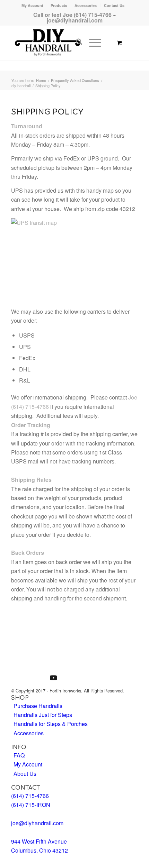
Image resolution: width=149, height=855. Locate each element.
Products (59, 5)
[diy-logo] (62, 42)
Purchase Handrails (38, 706)
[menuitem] (32, 5)
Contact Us (114, 5)
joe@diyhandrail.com (75, 20)
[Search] (75, 42)
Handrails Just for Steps (43, 715)
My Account (32, 5)
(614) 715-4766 (30, 407)
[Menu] (91, 42)
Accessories (85, 5)
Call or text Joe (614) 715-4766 (72, 15)
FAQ (19, 755)
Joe (132, 397)
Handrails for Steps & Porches (51, 724)
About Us (25, 774)
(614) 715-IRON (30, 805)
